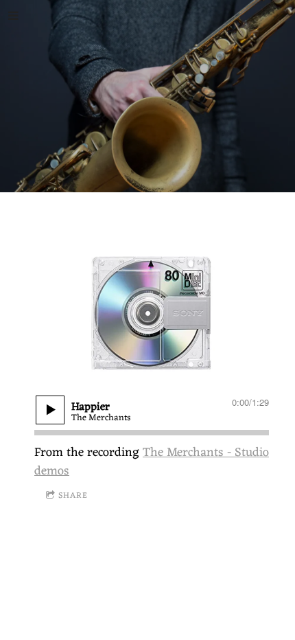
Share (73, 495)
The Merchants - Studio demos (151, 462)
